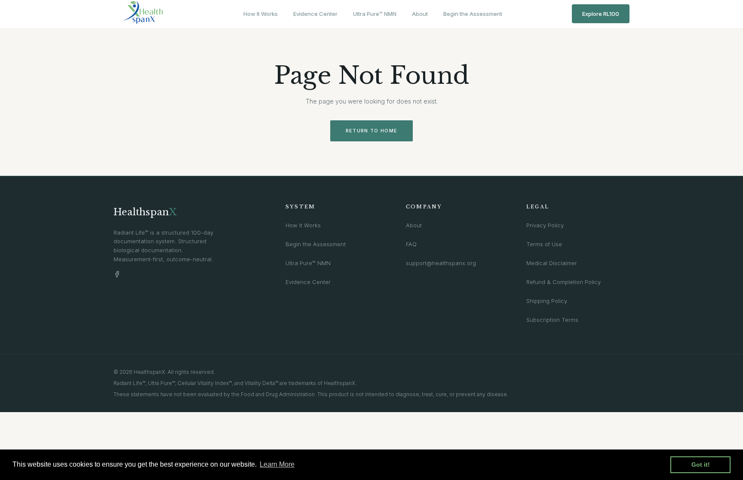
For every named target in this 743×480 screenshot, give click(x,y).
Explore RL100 (600, 13)
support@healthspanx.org (441, 263)
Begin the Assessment (472, 13)
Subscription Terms (552, 319)
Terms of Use (544, 244)
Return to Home (371, 131)
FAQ (411, 244)
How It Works (260, 13)
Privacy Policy (545, 225)
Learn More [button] (277, 464)
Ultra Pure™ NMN (374, 13)
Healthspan (145, 212)
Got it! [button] (700, 464)
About (420, 13)
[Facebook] (117, 274)
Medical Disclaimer (551, 263)
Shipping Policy (546, 300)
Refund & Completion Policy (563, 281)
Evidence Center (315, 13)
